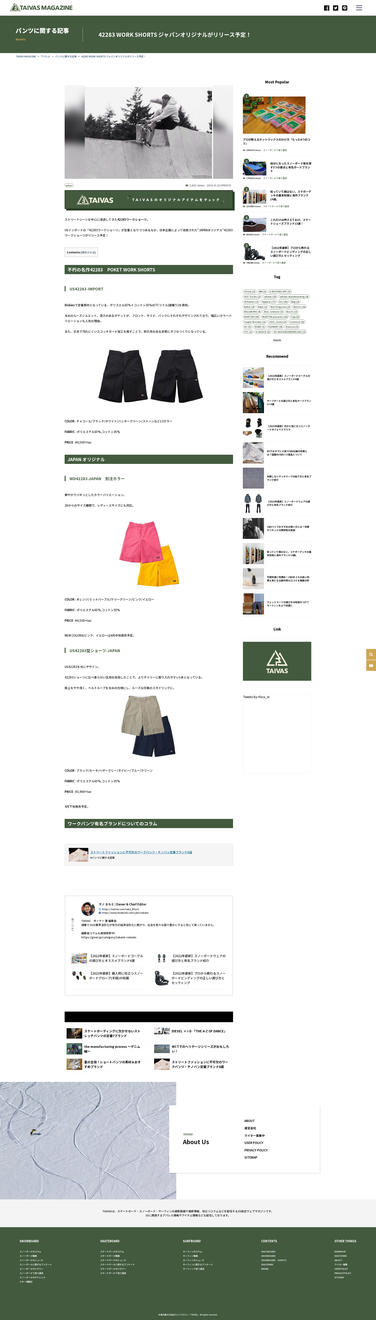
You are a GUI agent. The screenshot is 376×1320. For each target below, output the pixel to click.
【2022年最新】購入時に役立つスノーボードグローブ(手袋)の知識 (107, 978)
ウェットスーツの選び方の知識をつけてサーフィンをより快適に (277, 603)
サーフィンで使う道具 (193, 1268)
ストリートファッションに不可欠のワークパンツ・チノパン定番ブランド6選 (192, 1064)
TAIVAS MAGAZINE (26, 56)
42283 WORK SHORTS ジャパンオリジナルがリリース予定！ (113, 56)
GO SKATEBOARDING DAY (288, 331)
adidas (268, 296)
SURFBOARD (192, 1241)
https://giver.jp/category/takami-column (108, 937)
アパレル (45, 56)
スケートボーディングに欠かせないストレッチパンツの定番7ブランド (105, 1033)
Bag (293, 301)
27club (247, 291)
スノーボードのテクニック (32, 1277)
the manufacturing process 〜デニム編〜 (105, 1048)
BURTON (249, 316)
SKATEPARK (267, 1264)
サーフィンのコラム (192, 1251)
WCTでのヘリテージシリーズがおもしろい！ (192, 1048)
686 (260, 291)
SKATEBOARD (109, 1241)
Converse (295, 321)
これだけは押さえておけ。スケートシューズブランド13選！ (277, 226)
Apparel (266, 301)
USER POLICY (253, 1143)
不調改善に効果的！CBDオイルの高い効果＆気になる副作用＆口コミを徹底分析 (277, 578)
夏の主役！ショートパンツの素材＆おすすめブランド (105, 1064)
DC (245, 326)
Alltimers (249, 301)
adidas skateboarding (292, 296)
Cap (293, 316)
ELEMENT (273, 326)
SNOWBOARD (29, 1241)
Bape (260, 306)
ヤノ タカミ (106, 904)
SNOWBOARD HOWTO (273, 1260)
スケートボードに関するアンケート (117, 1264)
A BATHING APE (278, 291)
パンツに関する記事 (66, 56)
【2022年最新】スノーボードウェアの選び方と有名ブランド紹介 (190, 958)
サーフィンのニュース (193, 1260)
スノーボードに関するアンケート (36, 1264)
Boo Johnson (271, 311)
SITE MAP (339, 1277)
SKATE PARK (340, 1255)
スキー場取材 (26, 1281)
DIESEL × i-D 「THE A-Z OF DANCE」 (192, 1033)
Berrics (298, 306)
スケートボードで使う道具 (276, 206)
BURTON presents (272, 316)
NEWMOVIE (340, 1251)
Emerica (290, 326)
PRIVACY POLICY (256, 1150)
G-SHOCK (261, 331)
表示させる (88, 252)
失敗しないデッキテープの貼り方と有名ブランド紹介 (277, 478)
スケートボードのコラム (112, 1251)
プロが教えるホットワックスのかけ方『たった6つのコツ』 (277, 123)
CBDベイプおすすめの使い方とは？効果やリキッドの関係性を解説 (277, 528)
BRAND (265, 1268)
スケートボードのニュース (113, 1260)
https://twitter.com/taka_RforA (120, 909)
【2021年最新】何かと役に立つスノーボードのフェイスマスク (277, 427)
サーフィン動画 (190, 1255)
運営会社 (250, 1128)
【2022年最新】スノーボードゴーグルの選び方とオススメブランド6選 (107, 958)
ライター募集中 (254, 1135)
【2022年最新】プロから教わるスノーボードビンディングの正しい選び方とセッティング (190, 978)
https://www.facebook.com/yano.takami (125, 912)
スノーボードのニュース (31, 1260)
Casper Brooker (253, 321)
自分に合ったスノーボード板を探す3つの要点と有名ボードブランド (277, 170)
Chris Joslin (276, 321)
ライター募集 (340, 1264)
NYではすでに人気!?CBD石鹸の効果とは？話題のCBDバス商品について (277, 452)
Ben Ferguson (278, 306)
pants (69, 185)
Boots (290, 311)
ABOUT (249, 1121)
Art (281, 301)
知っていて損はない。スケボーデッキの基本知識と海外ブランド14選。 (277, 198)
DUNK (258, 326)
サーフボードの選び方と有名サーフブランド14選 (277, 402)
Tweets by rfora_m (256, 697)
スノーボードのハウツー (31, 1268)
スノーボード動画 (28, 1255)
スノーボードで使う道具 (275, 150)
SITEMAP (250, 1157)
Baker (247, 306)
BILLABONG (250, 311)
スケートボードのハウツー (113, 1268)
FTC (246, 331)
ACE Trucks (250, 296)
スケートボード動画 (110, 1255)
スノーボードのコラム (30, 1251)
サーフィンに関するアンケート (198, 1264)
